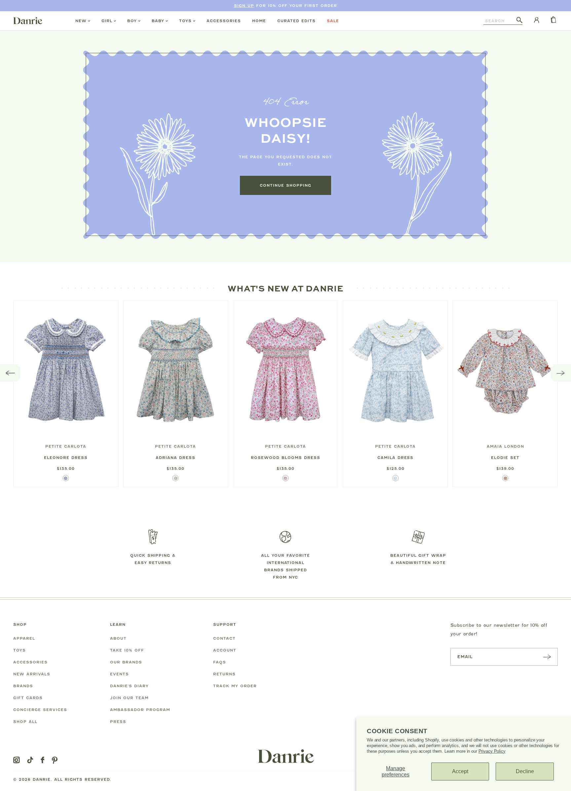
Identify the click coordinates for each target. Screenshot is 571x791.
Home (259, 21)
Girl (106, 21)
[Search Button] (519, 20)
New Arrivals (31, 674)
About (118, 638)
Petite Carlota (65, 446)
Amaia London (505, 446)
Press (118, 721)
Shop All (25, 721)
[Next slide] (561, 373)
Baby (158, 21)
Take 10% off (127, 650)
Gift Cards (28, 698)
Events (119, 674)
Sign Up (244, 5)
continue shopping (285, 185)
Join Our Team (129, 698)
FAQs (219, 662)
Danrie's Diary (129, 686)
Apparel (24, 638)
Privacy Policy (492, 751)
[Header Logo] (27, 20)
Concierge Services (40, 709)
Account (224, 650)
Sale (333, 21)
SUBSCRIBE (546, 656)
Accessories (224, 21)
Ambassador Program (140, 709)
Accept (460, 771)
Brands (23, 686)
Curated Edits (296, 21)
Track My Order (235, 686)
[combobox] (499, 20)
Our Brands (126, 662)
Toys (185, 21)
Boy (132, 21)
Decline (525, 771)
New (81, 21)
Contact (224, 638)
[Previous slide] (10, 373)
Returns (224, 674)
